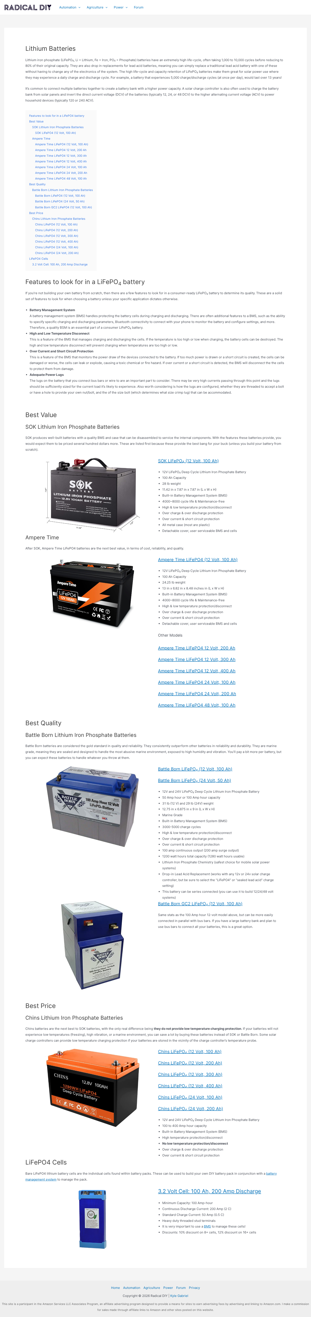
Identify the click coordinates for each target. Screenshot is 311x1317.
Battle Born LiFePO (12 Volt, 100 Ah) (195, 769)
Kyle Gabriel (179, 1296)
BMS (207, 1226)
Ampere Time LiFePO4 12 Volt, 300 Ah (196, 659)
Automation (67, 7)
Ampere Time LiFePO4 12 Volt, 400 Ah (196, 670)
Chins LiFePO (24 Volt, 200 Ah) (190, 1108)
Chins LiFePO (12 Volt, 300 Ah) (190, 1074)
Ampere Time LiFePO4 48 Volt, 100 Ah (196, 705)
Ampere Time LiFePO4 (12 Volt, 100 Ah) (198, 559)
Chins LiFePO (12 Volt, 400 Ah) (190, 1085)
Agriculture (95, 7)
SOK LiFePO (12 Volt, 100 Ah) (188, 460)
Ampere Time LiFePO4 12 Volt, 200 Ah (196, 648)
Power (119, 7)
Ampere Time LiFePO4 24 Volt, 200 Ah (197, 693)
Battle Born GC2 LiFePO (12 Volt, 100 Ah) (200, 903)
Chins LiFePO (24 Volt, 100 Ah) (190, 1097)
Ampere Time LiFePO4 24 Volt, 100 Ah (196, 682)
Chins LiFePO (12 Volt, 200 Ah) (190, 1063)
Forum (138, 7)
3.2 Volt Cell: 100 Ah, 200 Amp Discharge (209, 1191)
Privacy (194, 1288)
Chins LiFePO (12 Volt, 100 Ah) (190, 1051)
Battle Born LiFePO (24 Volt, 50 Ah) (194, 780)
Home (115, 1288)
